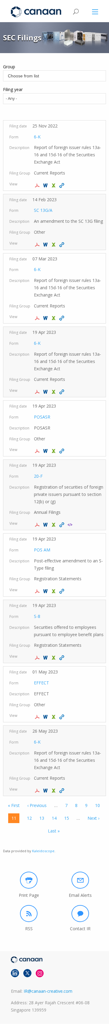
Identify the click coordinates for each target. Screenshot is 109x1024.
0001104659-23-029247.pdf (38, 318)
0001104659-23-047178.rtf (46, 391)
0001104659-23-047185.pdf (38, 451)
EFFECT (41, 683)
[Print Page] (29, 880)
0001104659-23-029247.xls (54, 318)
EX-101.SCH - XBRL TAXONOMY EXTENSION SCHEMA (71, 524)
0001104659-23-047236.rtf (46, 591)
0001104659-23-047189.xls (54, 524)
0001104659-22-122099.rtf (46, 185)
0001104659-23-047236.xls (54, 591)
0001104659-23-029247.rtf (46, 318)
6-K (37, 137)
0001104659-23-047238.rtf (46, 657)
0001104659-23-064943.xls (54, 790)
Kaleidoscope (43, 851)
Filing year (13, 89)
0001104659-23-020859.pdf (38, 244)
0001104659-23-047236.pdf (38, 591)
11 (15, 819)
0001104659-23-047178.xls (54, 391)
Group (9, 67)
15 (66, 818)
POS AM (42, 550)
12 (29, 818)
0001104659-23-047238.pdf (38, 657)
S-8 (37, 616)
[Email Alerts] (80, 880)
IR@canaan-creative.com (48, 991)
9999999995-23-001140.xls (54, 717)
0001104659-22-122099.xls (54, 185)
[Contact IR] (80, 913)
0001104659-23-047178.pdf (38, 391)
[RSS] (29, 913)
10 (97, 805)
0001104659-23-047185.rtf (46, 451)
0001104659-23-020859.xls (54, 244)
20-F (38, 476)
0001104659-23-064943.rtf (46, 790)
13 (41, 818)
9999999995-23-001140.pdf (38, 717)
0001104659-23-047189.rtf (46, 524)
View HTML (62, 185)
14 (54, 818)
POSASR (42, 417)
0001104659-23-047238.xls (54, 657)
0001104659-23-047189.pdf (38, 524)
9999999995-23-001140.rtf (46, 717)
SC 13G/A (43, 210)
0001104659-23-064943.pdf (38, 790)
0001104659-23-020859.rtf (46, 244)
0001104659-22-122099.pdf (38, 185)
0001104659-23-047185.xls (54, 451)
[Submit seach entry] (76, 11)
